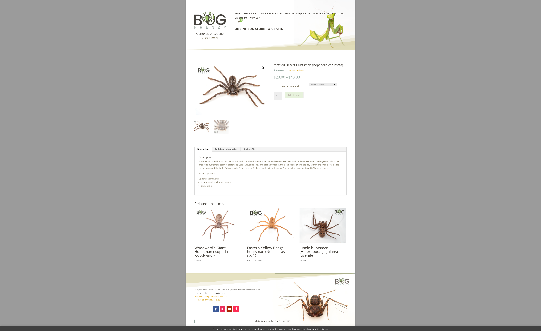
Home (238, 14)
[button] (262, 67)
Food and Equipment (296, 14)
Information (319, 14)
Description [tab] (203, 149)
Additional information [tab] (226, 149)
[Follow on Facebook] (216, 309)
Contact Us (338, 14)
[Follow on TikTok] (236, 309)
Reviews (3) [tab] (249, 149)
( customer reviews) (294, 70)
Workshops (250, 14)
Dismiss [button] (324, 329)
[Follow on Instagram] (222, 309)
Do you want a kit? (291, 86)
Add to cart (294, 95)
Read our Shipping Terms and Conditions (211, 296)
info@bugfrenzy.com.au (208, 299)
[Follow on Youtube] (229, 309)
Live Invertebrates (269, 14)
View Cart (255, 18)
